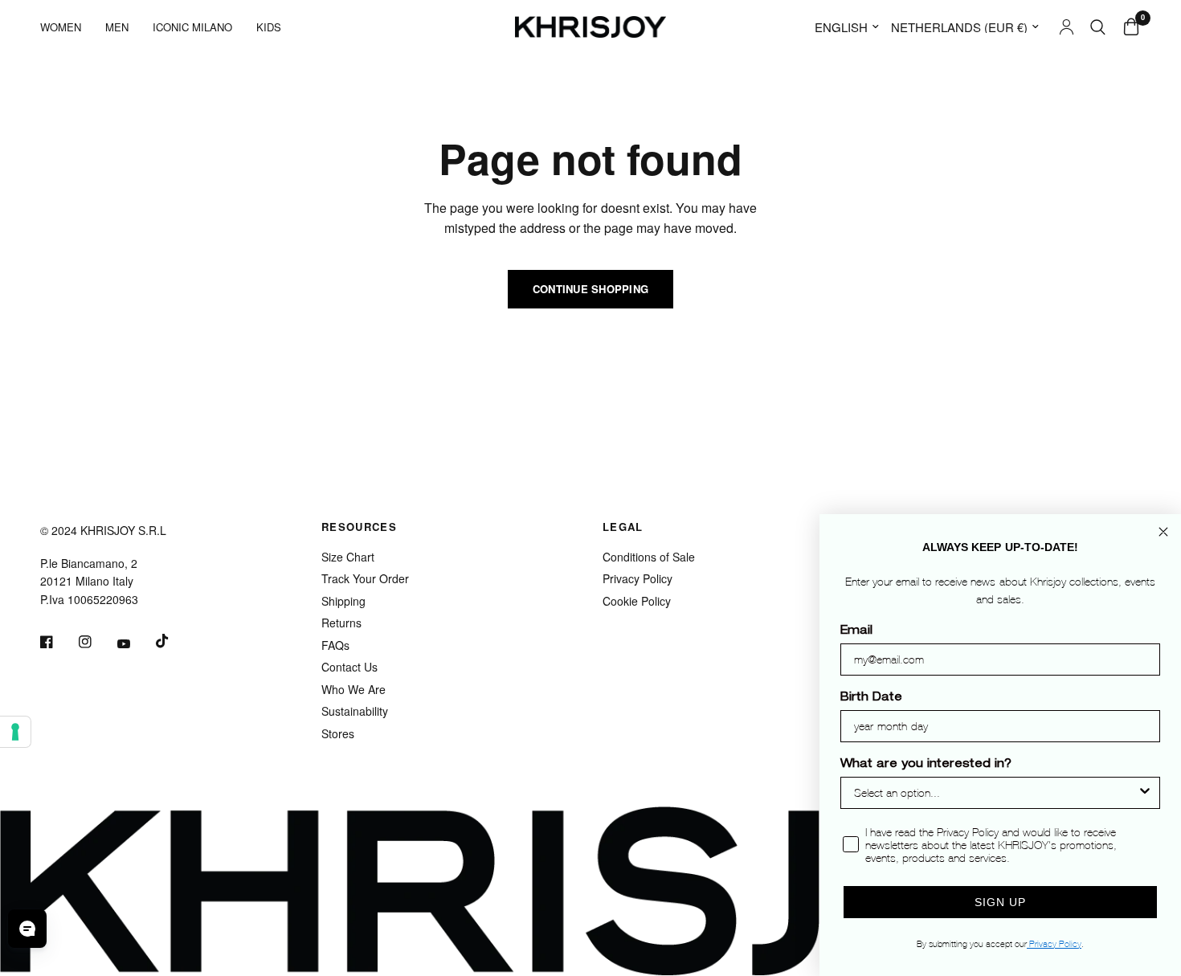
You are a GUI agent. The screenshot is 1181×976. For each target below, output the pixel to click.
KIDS (268, 27)
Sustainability (354, 711)
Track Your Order (365, 578)
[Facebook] (58, 642)
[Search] (1098, 27)
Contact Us (349, 667)
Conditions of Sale (649, 557)
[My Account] (1066, 27)
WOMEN (60, 27)
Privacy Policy (637, 578)
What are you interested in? (925, 764)
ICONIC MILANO (192, 27)
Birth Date (871, 698)
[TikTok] (173, 641)
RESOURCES (359, 526)
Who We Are (353, 689)
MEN (117, 27)
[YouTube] (135, 644)
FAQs (335, 645)
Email (856, 631)
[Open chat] (27, 928)
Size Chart (347, 557)
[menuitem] (66, 26)
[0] (1127, 27)
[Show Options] (1145, 793)
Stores (337, 733)
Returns (341, 623)
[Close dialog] (1163, 531)
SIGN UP (1000, 902)
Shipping (343, 601)
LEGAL (623, 526)
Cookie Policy (637, 601)
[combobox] (995, 793)
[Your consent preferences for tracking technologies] (15, 732)
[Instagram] (96, 642)
